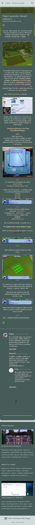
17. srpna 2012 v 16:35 (24, 369)
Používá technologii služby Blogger (19, 518)
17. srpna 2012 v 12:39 (21, 353)
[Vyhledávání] (32, 3)
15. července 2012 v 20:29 (21, 334)
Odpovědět (12, 349)
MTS (4, 318)
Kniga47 (11, 334)
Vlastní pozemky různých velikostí (20, 38)
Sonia (16, 369)
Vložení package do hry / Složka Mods (12, 498)
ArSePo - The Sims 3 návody (14, 3)
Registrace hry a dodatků (8, 464)
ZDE (29, 94)
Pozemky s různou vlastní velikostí (18, 318)
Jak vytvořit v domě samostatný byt (11, 446)
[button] (3, 25)
